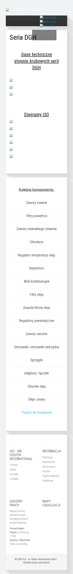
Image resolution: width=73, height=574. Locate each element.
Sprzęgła (36, 360)
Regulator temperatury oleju (36, 255)
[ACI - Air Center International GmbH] (26, 9)
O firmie (14, 464)
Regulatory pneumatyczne (36, 321)
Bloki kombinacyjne (36, 281)
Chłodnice (36, 242)
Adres (13, 469)
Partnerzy (47, 457)
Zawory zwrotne (36, 334)
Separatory (36, 268)
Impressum (48, 462)
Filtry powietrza (36, 216)
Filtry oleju (36, 294)
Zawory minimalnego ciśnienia (36, 229)
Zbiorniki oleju (36, 386)
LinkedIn (14, 478)
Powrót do (37, 412)
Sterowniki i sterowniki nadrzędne (36, 347)
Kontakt (14, 474)
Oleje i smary (36, 399)
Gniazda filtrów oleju (36, 308)
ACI (24, 559)
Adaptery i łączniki (36, 373)
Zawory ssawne (36, 203)
